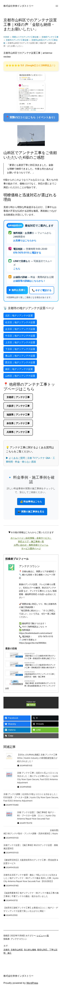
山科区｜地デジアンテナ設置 (20, 375)
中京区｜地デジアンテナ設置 (20, 335)
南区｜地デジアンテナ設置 (19, 369)
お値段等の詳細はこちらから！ (29, 280)
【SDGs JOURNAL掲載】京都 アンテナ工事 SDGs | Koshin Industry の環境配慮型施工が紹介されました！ (37, 757)
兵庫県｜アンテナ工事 (18, 431)
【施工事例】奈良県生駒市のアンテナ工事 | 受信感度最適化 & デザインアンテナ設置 (30, 685)
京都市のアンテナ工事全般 (17, 40)
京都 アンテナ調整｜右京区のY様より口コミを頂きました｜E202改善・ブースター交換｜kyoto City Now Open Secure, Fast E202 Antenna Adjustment (31, 797)
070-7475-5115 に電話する (27, 252)
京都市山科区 (17, 949)
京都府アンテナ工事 (50, 37)
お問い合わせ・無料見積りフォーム (31, 545)
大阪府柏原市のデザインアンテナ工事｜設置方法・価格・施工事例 (40, 675)
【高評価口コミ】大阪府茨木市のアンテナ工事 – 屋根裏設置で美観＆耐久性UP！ (40, 666)
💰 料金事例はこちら (31, 501)
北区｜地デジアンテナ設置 (19, 315)
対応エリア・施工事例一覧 (31, 541)
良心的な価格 (30, 949)
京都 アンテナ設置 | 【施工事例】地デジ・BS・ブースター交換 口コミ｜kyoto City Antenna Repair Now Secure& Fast (36, 815)
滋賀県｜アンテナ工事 (18, 414)
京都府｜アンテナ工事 (18, 397)
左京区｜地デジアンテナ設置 (20, 329)
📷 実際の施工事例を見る (31, 511)
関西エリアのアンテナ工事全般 (25, 37)
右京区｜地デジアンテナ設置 (20, 322)
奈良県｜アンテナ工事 (18, 423)
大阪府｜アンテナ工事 (18, 405)
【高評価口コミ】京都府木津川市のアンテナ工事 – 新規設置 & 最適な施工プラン (40, 657)
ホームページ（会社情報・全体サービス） (31, 538)
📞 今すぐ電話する (41, 290)
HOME (6, 37)
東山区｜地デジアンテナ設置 (20, 355)
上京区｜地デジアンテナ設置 (20, 342)
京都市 (6, 949)
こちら (16, 268)
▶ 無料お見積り (17, 290)
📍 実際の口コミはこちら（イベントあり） (31, 117)
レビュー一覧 (43, 935)
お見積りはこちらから (24, 240)
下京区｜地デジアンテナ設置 (20, 349)
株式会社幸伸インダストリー (18, 5)
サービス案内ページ (31, 548)
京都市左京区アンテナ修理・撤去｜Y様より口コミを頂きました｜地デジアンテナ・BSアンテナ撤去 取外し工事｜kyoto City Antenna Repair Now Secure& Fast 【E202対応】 (30, 878)
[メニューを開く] (57, 6)
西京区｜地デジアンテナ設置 (20, 362)
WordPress (32, 982)
